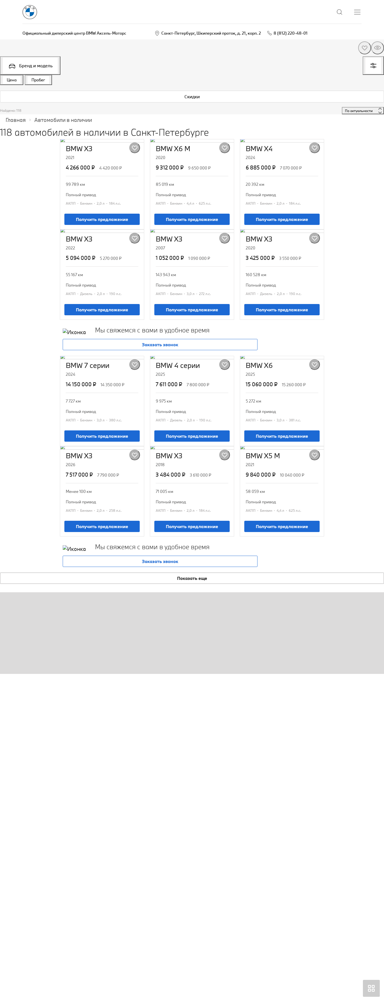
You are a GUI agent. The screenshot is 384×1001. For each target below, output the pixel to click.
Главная (16, 120)
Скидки (192, 96)
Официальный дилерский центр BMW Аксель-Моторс (74, 33)
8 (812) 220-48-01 (291, 33)
